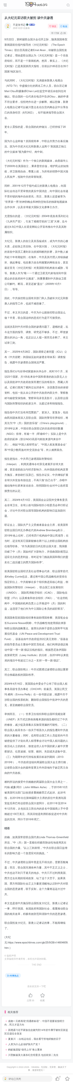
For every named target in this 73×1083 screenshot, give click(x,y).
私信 (65, 26)
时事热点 (14, 975)
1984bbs (35, 1067)
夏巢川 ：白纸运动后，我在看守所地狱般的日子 (34, 1039)
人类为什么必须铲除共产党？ (24, 1044)
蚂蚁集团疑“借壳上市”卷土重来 (25, 1049)
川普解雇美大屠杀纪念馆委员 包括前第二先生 (33, 1055)
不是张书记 (19, 24)
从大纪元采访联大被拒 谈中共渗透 (28, 17)
